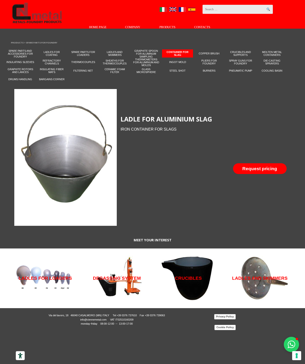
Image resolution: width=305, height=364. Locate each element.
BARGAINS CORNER (52, 79)
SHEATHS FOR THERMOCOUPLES (115, 62)
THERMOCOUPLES (83, 62)
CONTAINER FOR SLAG (177, 53)
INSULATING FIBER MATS (52, 71)
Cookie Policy (225, 327)
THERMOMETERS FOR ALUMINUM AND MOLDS (146, 62)
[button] (291, 344)
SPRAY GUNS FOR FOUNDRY (240, 62)
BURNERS (209, 70)
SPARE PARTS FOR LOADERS (83, 53)
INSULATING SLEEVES (20, 62)
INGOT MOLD (177, 62)
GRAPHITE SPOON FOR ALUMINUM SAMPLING (146, 53)
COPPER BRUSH (209, 53)
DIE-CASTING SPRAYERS (272, 62)
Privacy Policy (225, 316)
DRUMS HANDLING (20, 79)
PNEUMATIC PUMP (240, 70)
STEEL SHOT (177, 70)
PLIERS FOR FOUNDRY (209, 62)
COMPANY (132, 27)
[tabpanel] (207, 122)
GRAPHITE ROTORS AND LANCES (20, 71)
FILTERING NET (83, 70)
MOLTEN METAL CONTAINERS (272, 53)
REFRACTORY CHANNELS (52, 62)
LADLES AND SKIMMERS (114, 53)
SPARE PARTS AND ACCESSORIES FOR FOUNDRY (20, 53)
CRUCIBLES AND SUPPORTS (240, 53)
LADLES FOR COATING (52, 53)
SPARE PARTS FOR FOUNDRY (41, 42)
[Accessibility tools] (20, 355)
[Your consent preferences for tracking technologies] (296, 355)
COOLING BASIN (272, 70)
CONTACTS (202, 27)
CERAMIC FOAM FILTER (115, 71)
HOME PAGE (98, 27)
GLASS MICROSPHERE (146, 71)
